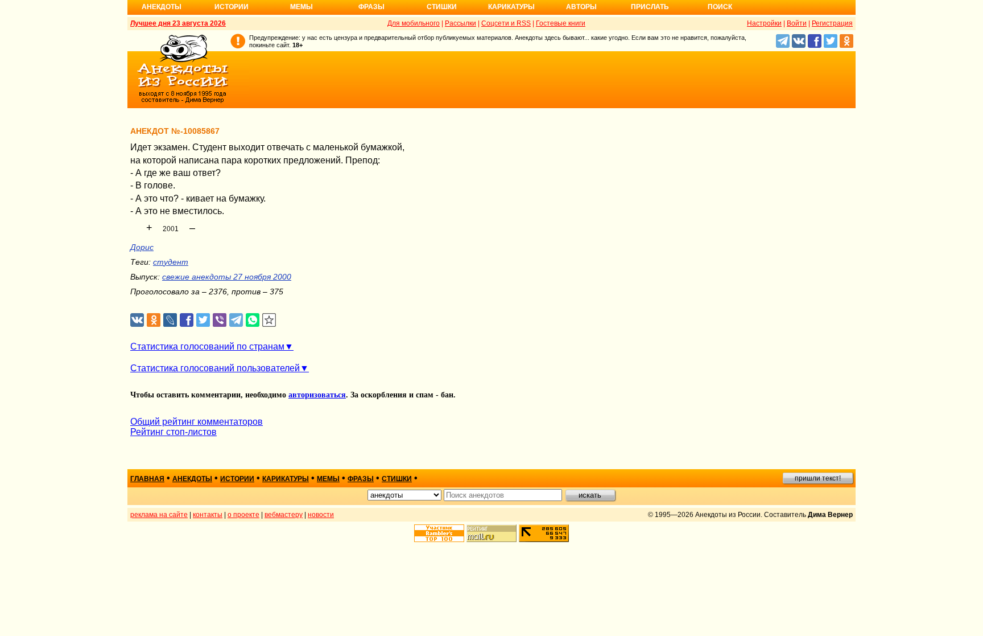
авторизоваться (317, 395)
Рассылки (460, 23)
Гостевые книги (560, 23)
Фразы (371, 7)
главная (147, 479)
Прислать (650, 7)
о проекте (243, 515)
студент (170, 261)
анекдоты (192, 479)
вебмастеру (284, 515)
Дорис (142, 247)
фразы (361, 479)
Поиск (720, 7)
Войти (797, 23)
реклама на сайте (159, 515)
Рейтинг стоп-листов (173, 432)
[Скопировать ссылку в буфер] (269, 320)
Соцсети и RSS (506, 23)
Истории (231, 7)
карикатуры (285, 479)
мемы (328, 479)
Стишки (442, 7)
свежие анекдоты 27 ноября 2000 (226, 276)
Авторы (581, 7)
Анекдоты (161, 7)
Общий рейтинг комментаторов (196, 421)
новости (321, 515)
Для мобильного (413, 23)
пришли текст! (818, 478)
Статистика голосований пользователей (215, 368)
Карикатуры (511, 7)
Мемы (301, 7)
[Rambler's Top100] (439, 533)
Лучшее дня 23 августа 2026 (178, 23)
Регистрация (832, 23)
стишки (397, 479)
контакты (207, 515)
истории (237, 479)
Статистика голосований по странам (207, 346)
